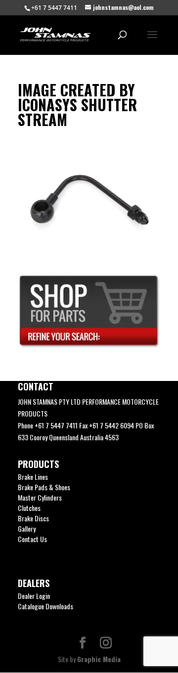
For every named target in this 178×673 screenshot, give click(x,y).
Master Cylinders (40, 497)
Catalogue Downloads (45, 606)
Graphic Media (99, 659)
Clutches (29, 508)
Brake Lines (33, 476)
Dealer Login (34, 595)
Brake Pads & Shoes (44, 487)
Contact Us (32, 539)
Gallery (27, 528)
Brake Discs (33, 518)
